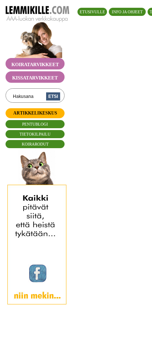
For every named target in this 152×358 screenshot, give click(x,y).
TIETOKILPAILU (35, 134)
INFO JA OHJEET (127, 12)
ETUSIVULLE (92, 12)
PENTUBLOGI (35, 124)
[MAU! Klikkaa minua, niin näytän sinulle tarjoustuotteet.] (36, 181)
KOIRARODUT (35, 144)
